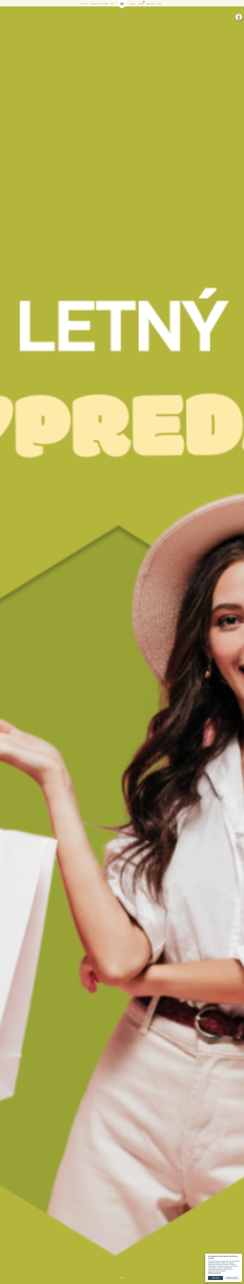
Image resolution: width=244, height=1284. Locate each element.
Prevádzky (84, 4)
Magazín (132, 4)
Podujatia (141, 4)
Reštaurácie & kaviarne (99, 4)
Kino (112, 4)
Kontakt (159, 4)
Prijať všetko (215, 1278)
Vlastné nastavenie (214, 1273)
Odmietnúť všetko (231, 1278)
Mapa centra (150, 4)
